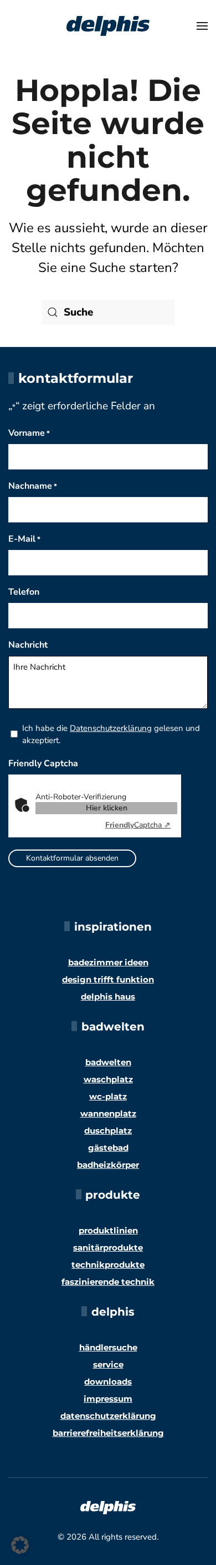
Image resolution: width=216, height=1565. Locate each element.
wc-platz (108, 1096)
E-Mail (24, 539)
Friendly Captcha (43, 763)
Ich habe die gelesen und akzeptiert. (111, 734)
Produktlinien (108, 1230)
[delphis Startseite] (108, 1507)
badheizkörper (108, 1165)
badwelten (108, 1062)
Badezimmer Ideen (108, 962)
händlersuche (108, 1347)
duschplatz (108, 1130)
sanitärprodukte (108, 1247)
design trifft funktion (108, 979)
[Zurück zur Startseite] (108, 26)
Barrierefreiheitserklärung (108, 1433)
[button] (202, 26)
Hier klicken (106, 808)
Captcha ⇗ (138, 825)
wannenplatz (108, 1113)
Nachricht (28, 645)
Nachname (32, 486)
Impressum (108, 1398)
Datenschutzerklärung (111, 728)
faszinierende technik (108, 1281)
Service (108, 1364)
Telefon (23, 592)
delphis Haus (108, 996)
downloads (108, 1381)
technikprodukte (108, 1264)
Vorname (29, 433)
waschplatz (108, 1079)
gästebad (108, 1147)
